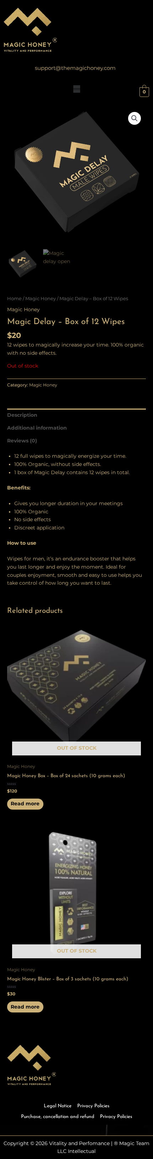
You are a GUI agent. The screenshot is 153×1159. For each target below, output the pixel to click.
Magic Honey (40, 298)
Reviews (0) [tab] (22, 440)
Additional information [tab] (37, 428)
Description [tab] (22, 415)
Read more (25, 803)
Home (14, 298)
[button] (134, 118)
